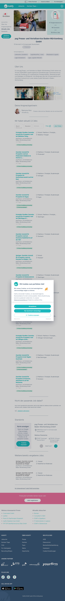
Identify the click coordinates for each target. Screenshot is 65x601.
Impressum (48, 318)
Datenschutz (17, 318)
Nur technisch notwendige (32, 311)
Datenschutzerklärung (20, 300)
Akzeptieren (32, 306)
